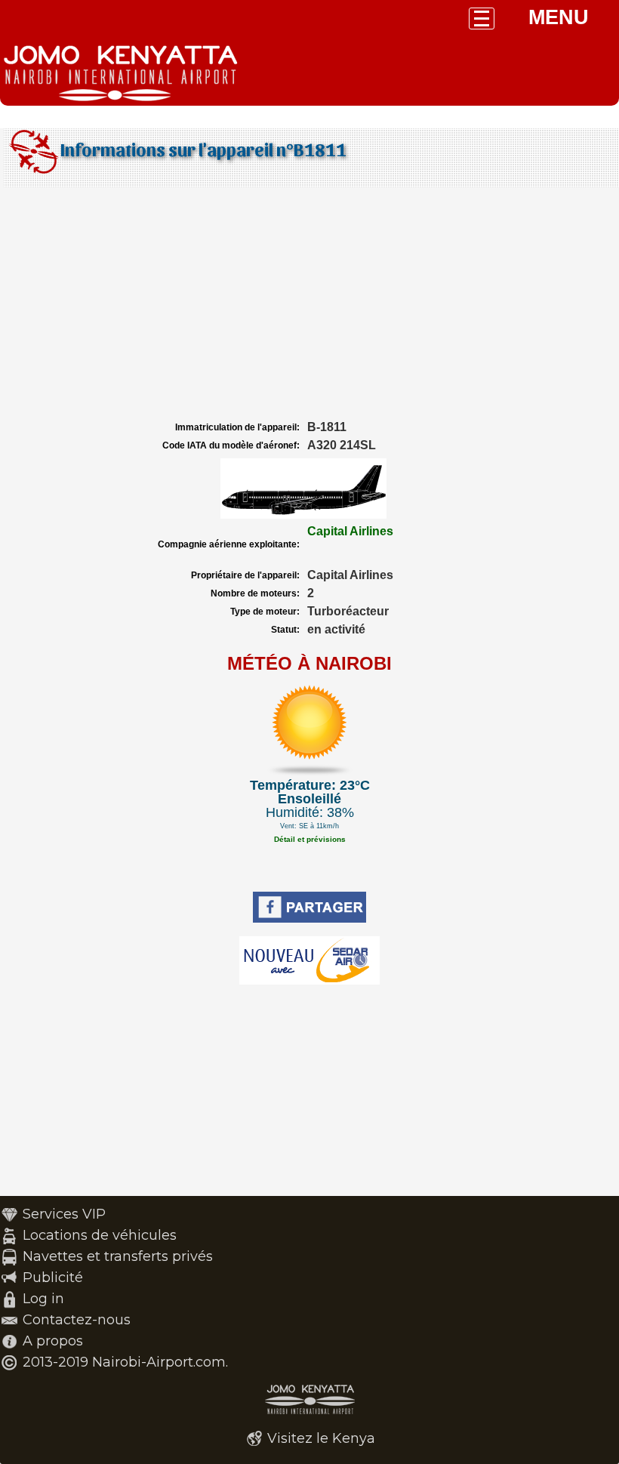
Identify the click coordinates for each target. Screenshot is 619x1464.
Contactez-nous (77, 1319)
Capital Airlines (350, 531)
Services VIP (64, 1214)
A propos (53, 1341)
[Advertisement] (309, 304)
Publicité (53, 1277)
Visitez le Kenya (321, 1438)
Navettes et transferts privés (118, 1256)
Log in (43, 1298)
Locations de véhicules (100, 1235)
